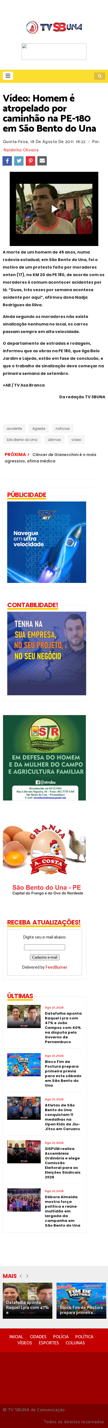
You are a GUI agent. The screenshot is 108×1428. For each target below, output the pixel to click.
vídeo (76, 439)
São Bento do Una (22, 439)
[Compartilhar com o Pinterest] (30, 161)
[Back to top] (94, 1415)
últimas (54, 439)
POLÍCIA (61, 1337)
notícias (63, 428)
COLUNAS (75, 1343)
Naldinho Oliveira (21, 150)
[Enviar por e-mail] (42, 161)
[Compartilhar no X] (19, 161)
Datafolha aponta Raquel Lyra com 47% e (27, 1307)
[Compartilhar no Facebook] (7, 161)
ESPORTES (49, 1343)
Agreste (38, 428)
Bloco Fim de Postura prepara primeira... (81, 1310)
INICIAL (16, 1337)
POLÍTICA (84, 1337)
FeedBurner (56, 967)
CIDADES (38, 1337)
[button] (8, 76)
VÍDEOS (24, 1343)
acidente (14, 428)
